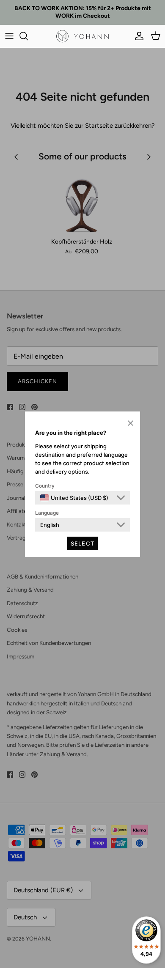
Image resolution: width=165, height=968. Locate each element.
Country (45, 486)
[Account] (137, 36)
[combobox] (74, 498)
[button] (130, 423)
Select (82, 543)
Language (47, 513)
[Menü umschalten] (9, 36)
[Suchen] (28, 36)
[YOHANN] (82, 36)
